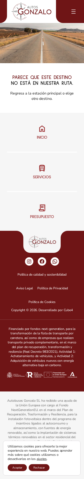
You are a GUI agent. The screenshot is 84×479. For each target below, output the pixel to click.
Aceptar (17, 467)
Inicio (42, 137)
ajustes (42, 459)
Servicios (42, 177)
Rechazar (39, 467)
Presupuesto (42, 217)
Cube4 (68, 310)
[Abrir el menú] (73, 11)
